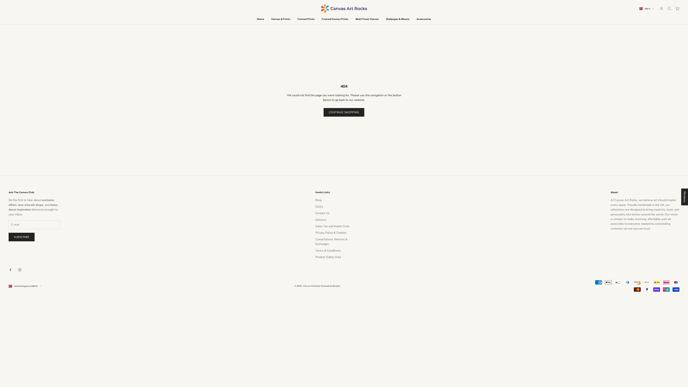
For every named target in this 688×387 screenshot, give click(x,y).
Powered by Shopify (330, 286)
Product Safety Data (328, 257)
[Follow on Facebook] (10, 270)
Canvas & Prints (280, 19)
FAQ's (319, 207)
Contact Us (322, 213)
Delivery (320, 220)
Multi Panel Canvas (367, 19)
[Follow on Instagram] (20, 270)
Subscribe (21, 237)
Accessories (424, 19)
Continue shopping (344, 112)
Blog (318, 200)
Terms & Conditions (328, 251)
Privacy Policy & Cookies (331, 233)
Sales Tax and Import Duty (332, 226)
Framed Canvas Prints (335, 19)
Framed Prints (306, 19)
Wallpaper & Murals (397, 19)
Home (260, 19)
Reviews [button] (685, 196)
